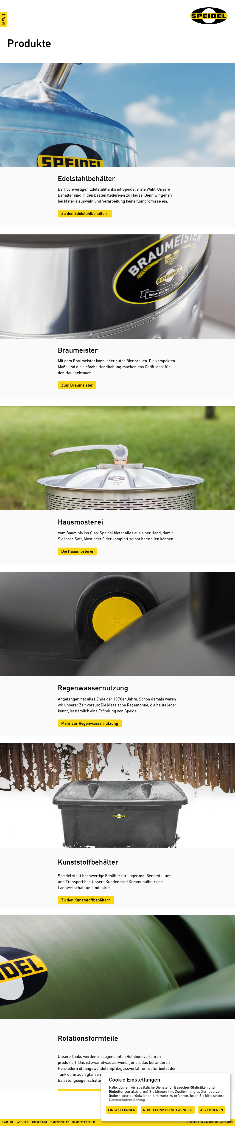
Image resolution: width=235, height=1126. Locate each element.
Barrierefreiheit (83, 1122)
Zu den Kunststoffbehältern (86, 899)
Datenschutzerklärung (127, 1100)
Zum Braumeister (77, 385)
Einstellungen (122, 1110)
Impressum (39, 1122)
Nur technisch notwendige (168, 1110)
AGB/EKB (22, 1122)
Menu (3, 19)
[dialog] (165, 1097)
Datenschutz (59, 1122)
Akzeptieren (211, 1110)
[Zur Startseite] (209, 15)
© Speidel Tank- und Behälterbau (209, 1122)
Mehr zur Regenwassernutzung (89, 723)
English (7, 1122)
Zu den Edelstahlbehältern (85, 213)
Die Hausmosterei (77, 551)
